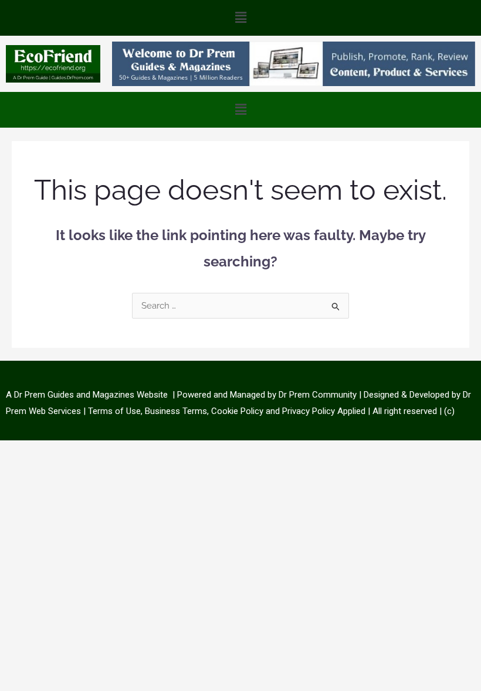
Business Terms (176, 411)
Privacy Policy (308, 411)
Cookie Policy (238, 411)
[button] (240, 18)
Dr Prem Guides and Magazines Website (91, 394)
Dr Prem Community (318, 394)
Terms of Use (114, 411)
